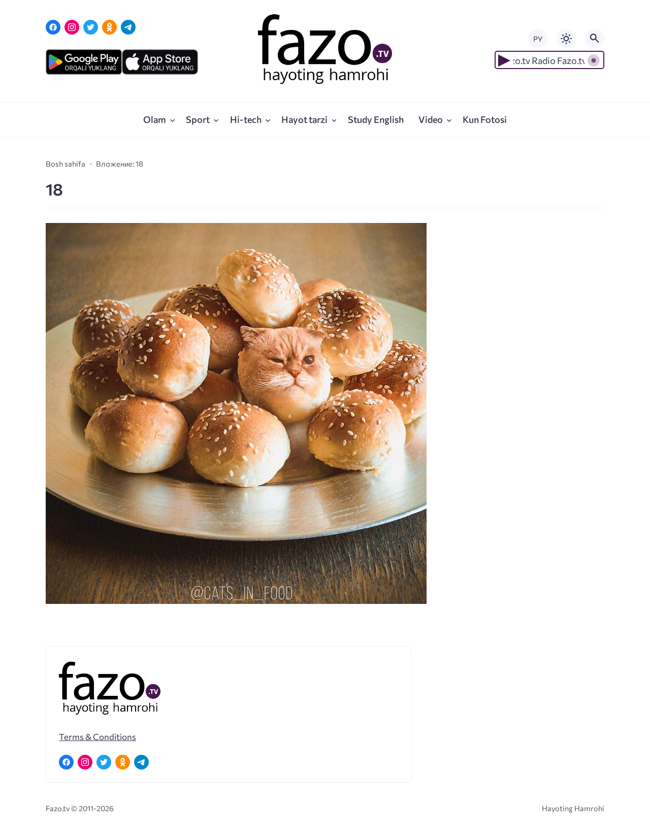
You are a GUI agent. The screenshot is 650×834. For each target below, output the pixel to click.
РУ (537, 39)
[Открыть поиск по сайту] (594, 38)
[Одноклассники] (109, 27)
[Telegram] (128, 27)
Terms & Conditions (97, 736)
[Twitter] (90, 27)
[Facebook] (53, 27)
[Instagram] (71, 27)
